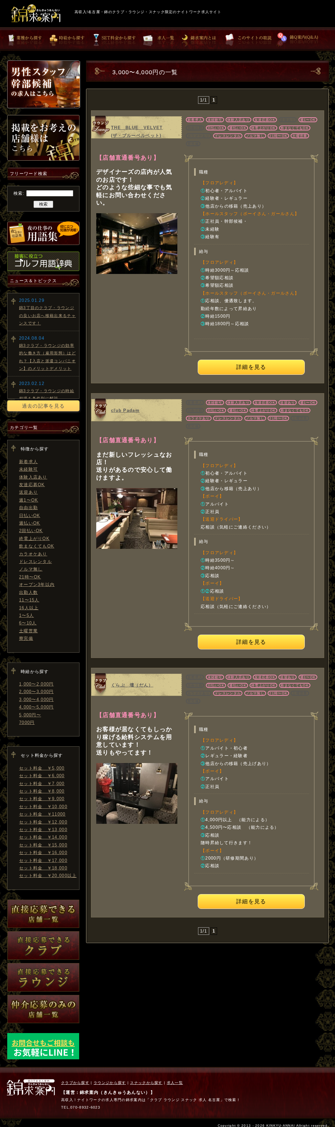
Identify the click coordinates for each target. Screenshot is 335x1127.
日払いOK (29, 515)
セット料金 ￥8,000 (42, 791)
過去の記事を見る (43, 406)
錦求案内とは (202, 39)
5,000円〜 (30, 714)
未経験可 (28, 469)
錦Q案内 (300, 39)
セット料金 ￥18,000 (43, 868)
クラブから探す (75, 1083)
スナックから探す (146, 1083)
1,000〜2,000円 (36, 684)
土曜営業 (28, 630)
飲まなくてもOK (36, 546)
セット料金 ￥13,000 (43, 829)
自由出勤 (28, 507)
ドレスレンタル (35, 561)
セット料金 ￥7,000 (42, 783)
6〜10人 (28, 622)
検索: (19, 193)
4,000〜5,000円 (36, 707)
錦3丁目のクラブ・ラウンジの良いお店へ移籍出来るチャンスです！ (47, 315)
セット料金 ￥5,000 (42, 768)
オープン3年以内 (37, 584)
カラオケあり (33, 554)
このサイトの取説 (248, 39)
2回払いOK (31, 530)
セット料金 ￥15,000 (43, 845)
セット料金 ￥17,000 (43, 860)
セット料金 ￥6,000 (42, 775)
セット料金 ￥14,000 (43, 837)
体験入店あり (33, 477)
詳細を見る (251, 367)
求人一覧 (160, 39)
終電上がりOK (34, 538)
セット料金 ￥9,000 (42, 798)
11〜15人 (29, 599)
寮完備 (26, 638)
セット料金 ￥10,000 (43, 806)
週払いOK (29, 523)
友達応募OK (32, 484)
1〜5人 (26, 615)
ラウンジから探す (110, 1083)
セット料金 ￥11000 (42, 814)
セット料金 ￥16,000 (43, 852)
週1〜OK (28, 500)
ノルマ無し (31, 569)
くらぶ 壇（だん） (132, 685)
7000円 (27, 722)
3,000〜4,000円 (36, 699)
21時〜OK (30, 577)
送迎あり (28, 492)
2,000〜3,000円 (36, 691)
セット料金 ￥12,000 (43, 822)
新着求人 (28, 461)
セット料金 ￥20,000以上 (48, 875)
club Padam (125, 410)
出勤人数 (28, 592)
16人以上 (29, 607)
